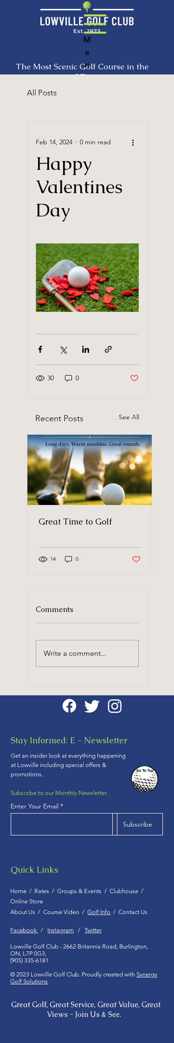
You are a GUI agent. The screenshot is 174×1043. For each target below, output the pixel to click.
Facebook (24, 930)
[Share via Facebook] (40, 349)
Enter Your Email (34, 806)
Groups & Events (80, 891)
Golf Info (98, 911)
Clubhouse (124, 891)
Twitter (93, 930)
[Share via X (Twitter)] (62, 349)
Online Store (26, 901)
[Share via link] (108, 349)
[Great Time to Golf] (89, 470)
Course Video (62, 911)
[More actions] (133, 142)
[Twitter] (92, 706)
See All (129, 417)
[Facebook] (69, 706)
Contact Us (133, 911)
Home (19, 891)
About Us (24, 911)
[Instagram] (115, 706)
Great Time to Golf (75, 521)
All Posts (42, 92)
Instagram (60, 930)
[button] (95, 24)
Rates (43, 891)
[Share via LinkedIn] (85, 349)
